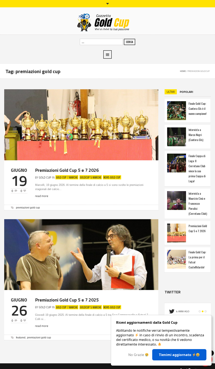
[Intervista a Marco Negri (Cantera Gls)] (176, 136)
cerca (129, 42)
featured (20, 337)
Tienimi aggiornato (175, 354)
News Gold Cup (112, 177)
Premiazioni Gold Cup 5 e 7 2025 (67, 299)
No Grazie (136, 354)
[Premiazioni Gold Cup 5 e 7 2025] (81, 254)
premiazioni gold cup (28, 207)
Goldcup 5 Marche (90, 177)
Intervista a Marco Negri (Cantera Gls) (196, 134)
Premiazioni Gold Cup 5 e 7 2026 (67, 170)
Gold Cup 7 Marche (67, 177)
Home (183, 71)
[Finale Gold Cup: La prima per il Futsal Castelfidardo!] (176, 258)
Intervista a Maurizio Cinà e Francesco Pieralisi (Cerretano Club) (198, 203)
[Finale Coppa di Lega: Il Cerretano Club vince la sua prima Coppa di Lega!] (176, 162)
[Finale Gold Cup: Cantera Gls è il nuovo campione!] (176, 110)
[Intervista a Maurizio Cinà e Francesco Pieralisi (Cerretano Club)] (176, 200)
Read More (41, 196)
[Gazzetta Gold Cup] (107, 22)
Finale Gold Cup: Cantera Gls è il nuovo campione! (197, 108)
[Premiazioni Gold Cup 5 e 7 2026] (81, 124)
